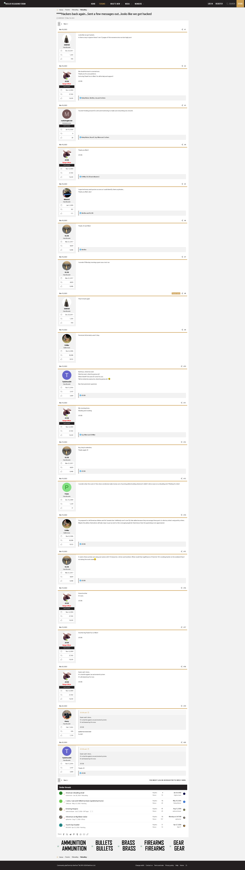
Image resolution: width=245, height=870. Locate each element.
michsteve (69, 795)
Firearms (154, 843)
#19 (185, 706)
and (87, 213)
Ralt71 (179, 827)
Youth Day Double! (72, 825)
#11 (185, 403)
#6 (185, 220)
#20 (185, 742)
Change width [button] (139, 865)
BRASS (128, 843)
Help (176, 865)
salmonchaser (70, 811)
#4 (185, 145)
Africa (83, 819)
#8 (185, 293)
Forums (102, 4)
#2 (185, 66)
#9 (185, 330)
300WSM (61, 18)
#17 (185, 627)
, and (90, 177)
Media (127, 4)
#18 (185, 666)
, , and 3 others (95, 137)
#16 (185, 588)
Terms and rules (159, 865)
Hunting (83, 803)
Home (93, 4)
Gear (179, 843)
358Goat (68, 803)
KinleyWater (177, 803)
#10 (185, 366)
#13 (185, 478)
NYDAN (68, 827)
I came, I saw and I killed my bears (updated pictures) (85, 801)
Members (138, 4)
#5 (185, 184)
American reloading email (75, 793)
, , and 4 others (93, 98)
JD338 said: (83, 712)
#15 (185, 551)
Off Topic (86, 811)
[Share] (182, 29)
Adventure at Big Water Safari (76, 817)
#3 (185, 105)
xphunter (68, 819)
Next (65, 24)
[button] (107, 3)
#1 (185, 29)
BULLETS (104, 843)
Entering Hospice (72, 809)
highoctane (177, 795)
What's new (115, 4)
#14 (185, 515)
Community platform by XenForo (76, 865)
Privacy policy (169, 865)
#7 (185, 257)
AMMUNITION (73, 843)
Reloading (85, 795)
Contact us (149, 865)
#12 (185, 442)
